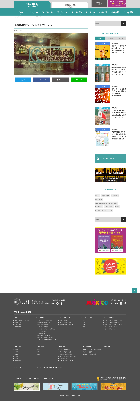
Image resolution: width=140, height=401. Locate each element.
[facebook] (61, 303)
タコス (98, 210)
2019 (16, 358)
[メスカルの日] (113, 386)
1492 (117, 207)
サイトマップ (48, 379)
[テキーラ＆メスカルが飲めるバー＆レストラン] (110, 175)
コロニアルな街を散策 (66, 354)
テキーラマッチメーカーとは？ (46, 337)
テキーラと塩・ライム (111, 327)
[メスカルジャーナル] (70, 5)
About (21, 13)
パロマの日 (115, 196)
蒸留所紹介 (18, 360)
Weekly (110, 38)
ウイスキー (99, 199)
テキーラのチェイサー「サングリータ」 (115, 324)
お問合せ (19, 379)
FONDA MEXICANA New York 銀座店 (106, 203)
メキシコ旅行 (115, 13)
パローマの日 (109, 207)
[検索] (123, 23)
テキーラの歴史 (41, 331)
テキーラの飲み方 (77, 13)
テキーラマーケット (63, 13)
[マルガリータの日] (27, 387)
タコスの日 (106, 196)
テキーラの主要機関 (42, 324)
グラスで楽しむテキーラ (112, 322)
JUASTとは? (18, 322)
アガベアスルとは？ (65, 322)
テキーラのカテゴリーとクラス (46, 329)
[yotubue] (53, 303)
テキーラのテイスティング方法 (113, 320)
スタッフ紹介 (18, 324)
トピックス (107, 346)
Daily (99, 38)
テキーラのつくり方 (47, 13)
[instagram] (57, 303)
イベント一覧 (17, 367)
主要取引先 (18, 327)
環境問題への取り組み (43, 335)
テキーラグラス (107, 210)
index (98, 196)
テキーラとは (34, 13)
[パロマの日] (56, 386)
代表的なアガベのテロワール (68, 324)
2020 (84, 327)
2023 (84, 320)
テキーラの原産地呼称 (43, 322)
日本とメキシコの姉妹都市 (90, 354)
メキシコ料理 (103, 13)
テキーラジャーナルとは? (22, 320)
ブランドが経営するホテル (67, 360)
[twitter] (111, 303)
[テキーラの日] (84, 386)
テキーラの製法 (64, 320)
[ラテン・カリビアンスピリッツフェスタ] (110, 266)
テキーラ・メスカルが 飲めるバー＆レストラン (49, 367)
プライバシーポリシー (33, 379)
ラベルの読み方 (41, 333)
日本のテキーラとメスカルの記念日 (92, 350)
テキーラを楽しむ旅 (65, 352)
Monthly (121, 38)
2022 (84, 322)
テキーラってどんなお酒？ (44, 320)
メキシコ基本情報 (65, 350)
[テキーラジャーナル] (32, 4)
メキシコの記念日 (128, 13)
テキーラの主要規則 (42, 327)
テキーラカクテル (110, 329)
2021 (84, 324)
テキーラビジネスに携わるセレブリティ (48, 340)
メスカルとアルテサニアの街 (68, 356)
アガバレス (99, 207)
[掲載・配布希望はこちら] (110, 240)
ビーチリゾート (64, 358)
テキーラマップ (90, 13)
